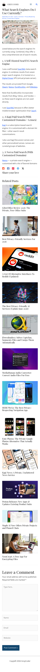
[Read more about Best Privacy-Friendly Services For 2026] (20, 226)
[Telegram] (18, 168)
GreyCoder (13, 4)
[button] (36, 4)
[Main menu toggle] (30, 4)
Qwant (5, 87)
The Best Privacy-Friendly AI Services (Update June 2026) (16, 307)
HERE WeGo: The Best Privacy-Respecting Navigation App (17, 409)
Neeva (11, 87)
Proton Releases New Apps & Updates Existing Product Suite (17, 503)
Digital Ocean (7, 78)
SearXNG (21, 69)
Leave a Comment (19, 16)
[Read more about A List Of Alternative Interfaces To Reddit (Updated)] (20, 259)
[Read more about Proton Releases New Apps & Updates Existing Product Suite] (20, 489)
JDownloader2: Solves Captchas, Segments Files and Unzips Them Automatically (18, 340)
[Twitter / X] (23, 168)
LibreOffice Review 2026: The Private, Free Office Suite (16, 209)
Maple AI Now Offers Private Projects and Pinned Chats (19, 526)
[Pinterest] (13, 168)
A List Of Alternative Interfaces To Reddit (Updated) (18, 275)
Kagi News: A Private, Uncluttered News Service (18, 474)
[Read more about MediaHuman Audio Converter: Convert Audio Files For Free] (20, 359)
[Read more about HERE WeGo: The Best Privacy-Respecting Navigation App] (20, 392)
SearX (33, 111)
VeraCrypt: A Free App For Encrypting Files (14, 557)
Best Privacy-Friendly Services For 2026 (18, 240)
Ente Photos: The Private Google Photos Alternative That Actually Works (17, 441)
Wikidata (33, 87)
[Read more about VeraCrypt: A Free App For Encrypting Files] (20, 543)
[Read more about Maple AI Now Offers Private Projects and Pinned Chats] (20, 516)
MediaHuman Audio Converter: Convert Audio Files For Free (17, 374)
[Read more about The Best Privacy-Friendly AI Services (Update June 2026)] (20, 292)
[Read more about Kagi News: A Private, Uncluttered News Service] (20, 459)
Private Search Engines (13, 18)
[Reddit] (3, 168)
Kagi (4, 125)
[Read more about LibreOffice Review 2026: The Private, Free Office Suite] (20, 194)
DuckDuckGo (20, 87)
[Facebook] (8, 168)
